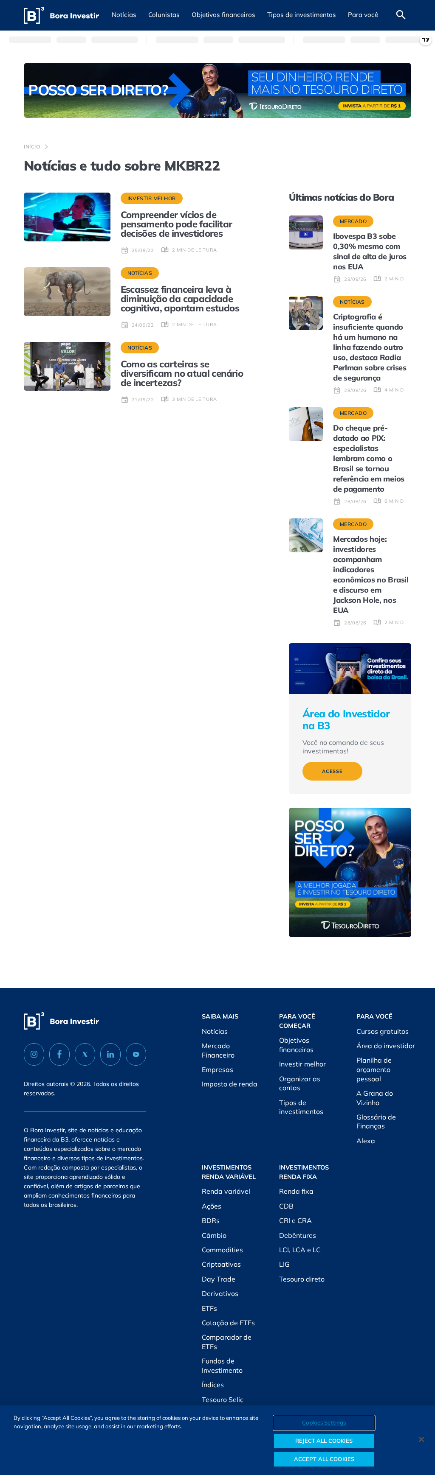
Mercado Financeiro (218, 1050)
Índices (213, 1384)
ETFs (209, 1308)
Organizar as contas (299, 1083)
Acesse (332, 771)
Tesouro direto (302, 1279)
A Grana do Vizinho (374, 1098)
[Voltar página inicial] (61, 15)
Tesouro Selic (222, 1399)
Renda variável (226, 1191)
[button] (124, 15)
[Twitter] (85, 1054)
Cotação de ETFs (228, 1322)
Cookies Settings (324, 1422)
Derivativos (220, 1293)
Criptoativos (221, 1264)
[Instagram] (34, 1054)
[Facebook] (59, 1054)
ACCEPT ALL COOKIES (324, 1458)
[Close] (421, 1439)
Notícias (215, 1031)
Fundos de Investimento (222, 1365)
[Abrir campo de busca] (401, 15)
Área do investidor (385, 1045)
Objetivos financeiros (296, 1045)
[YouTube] (136, 1054)
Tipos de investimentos (301, 1107)
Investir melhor (302, 1064)
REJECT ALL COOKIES (324, 1440)
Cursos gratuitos (382, 1031)
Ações (211, 1206)
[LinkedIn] (110, 1054)
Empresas (217, 1069)
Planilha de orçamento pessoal (374, 1069)
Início (32, 146)
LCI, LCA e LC (300, 1249)
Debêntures (297, 1235)
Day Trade (218, 1279)
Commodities (222, 1249)
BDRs (211, 1220)
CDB (286, 1206)
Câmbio (214, 1235)
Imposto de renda (229, 1084)
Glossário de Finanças (376, 1122)
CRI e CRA (295, 1220)
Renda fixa (296, 1191)
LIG (284, 1264)
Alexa (365, 1140)
